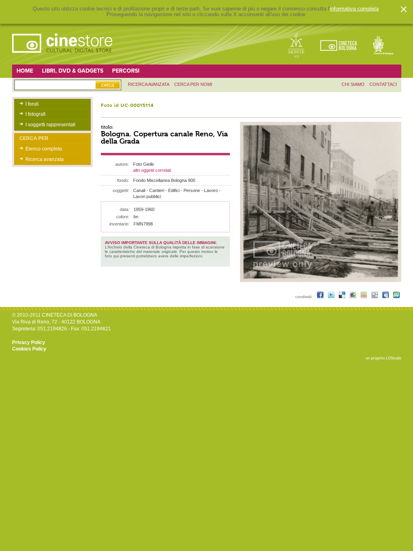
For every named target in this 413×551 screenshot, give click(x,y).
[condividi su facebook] (321, 296)
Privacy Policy (28, 342)
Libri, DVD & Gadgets (72, 70)
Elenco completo (43, 149)
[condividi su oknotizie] (364, 296)
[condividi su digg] (375, 296)
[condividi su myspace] (386, 296)
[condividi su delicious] (342, 296)
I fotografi (35, 114)
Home (25, 70)
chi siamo (353, 84)
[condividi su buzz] (353, 296)
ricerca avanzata (148, 84)
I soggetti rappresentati (50, 124)
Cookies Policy (29, 349)
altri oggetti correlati (152, 170)
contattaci (383, 84)
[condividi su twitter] (332, 296)
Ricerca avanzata (44, 159)
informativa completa (354, 9)
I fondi (32, 104)
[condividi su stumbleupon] (396, 296)
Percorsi (126, 70)
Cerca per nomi (193, 84)
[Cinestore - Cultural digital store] (63, 57)
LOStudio (393, 358)
